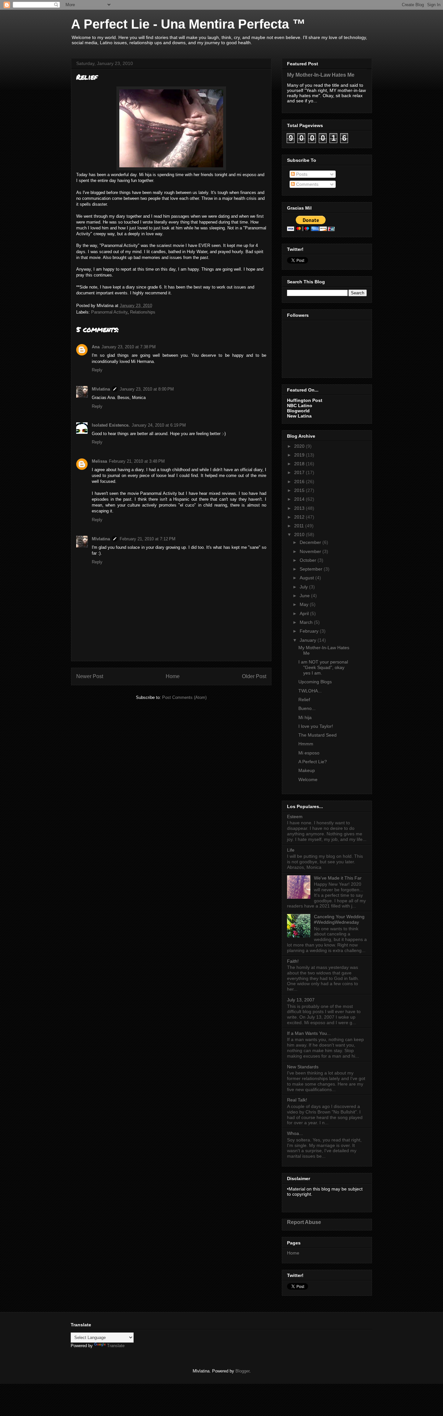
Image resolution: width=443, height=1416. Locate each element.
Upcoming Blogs (315, 681)
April (305, 613)
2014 (300, 499)
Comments (306, 184)
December (311, 542)
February (310, 631)
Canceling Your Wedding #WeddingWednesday (339, 919)
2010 (300, 534)
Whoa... (295, 1133)
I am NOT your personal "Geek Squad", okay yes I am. (323, 667)
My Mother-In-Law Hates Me (320, 75)
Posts (301, 174)
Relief (304, 699)
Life (290, 850)
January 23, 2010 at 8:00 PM (147, 389)
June (305, 595)
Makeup (306, 770)
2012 (300, 517)
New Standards (302, 1066)
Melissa (99, 461)
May (305, 604)
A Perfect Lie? (312, 761)
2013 (300, 508)
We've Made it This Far (338, 878)
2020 (300, 446)
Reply (97, 369)
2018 (300, 463)
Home (173, 676)
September (312, 569)
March (307, 622)
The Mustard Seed (317, 735)
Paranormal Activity (109, 312)
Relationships (142, 312)
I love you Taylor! (315, 726)
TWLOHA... (310, 690)
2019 (300, 454)
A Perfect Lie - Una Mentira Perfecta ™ (188, 24)
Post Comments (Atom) (184, 697)
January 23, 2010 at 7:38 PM (129, 346)
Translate (116, 1345)
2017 (300, 472)
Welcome (307, 779)
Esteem (295, 816)
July (304, 586)
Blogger (242, 1371)
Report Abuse (304, 1222)
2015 (300, 490)
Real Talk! (297, 1099)
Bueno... (307, 708)
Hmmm (305, 743)
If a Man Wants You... (309, 1033)
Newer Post (89, 676)
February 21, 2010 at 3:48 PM (137, 461)
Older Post (254, 676)
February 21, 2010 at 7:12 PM (147, 538)
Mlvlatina (101, 389)
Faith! (293, 961)
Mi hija (305, 717)
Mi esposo (308, 752)
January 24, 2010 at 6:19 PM (159, 425)
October (308, 560)
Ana (96, 346)
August (307, 577)
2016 (300, 481)
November (311, 551)
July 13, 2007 (301, 999)
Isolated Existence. (111, 425)
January (308, 640)
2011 (299, 525)
